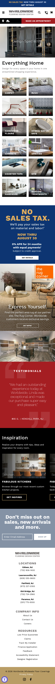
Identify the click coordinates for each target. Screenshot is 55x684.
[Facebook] (31, 679)
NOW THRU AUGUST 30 (35, 2)
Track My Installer (27, 643)
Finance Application (27, 647)
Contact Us (27, 619)
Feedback (27, 651)
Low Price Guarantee (27, 635)
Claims (27, 639)
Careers (27, 623)
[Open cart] (51, 12)
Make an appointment (38, 21)
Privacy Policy (26, 674)
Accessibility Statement (27, 655)
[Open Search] (39, 12)
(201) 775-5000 (27, 602)
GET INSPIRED (14, 497)
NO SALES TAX (16, 2)
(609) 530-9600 (27, 578)
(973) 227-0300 (27, 586)
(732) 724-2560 (27, 594)
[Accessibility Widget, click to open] (4, 679)
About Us (27, 615)
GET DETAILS (27, 5)
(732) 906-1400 (27, 570)
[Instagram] (24, 679)
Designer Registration (27, 659)
